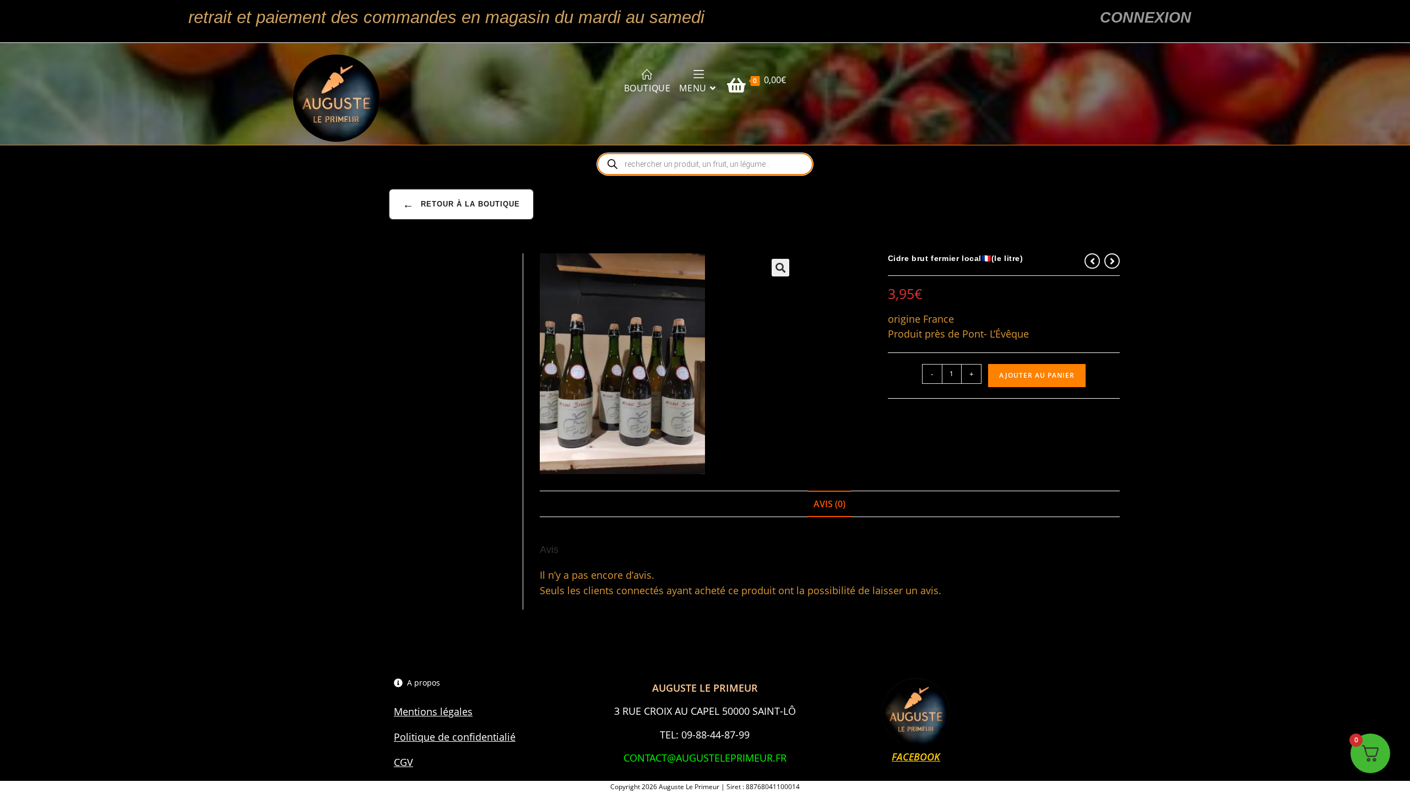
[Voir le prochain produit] (1112, 261)
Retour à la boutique (461, 204)
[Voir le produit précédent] (1092, 261)
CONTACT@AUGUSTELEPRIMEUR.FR (705, 757)
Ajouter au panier (1037, 375)
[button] (780, 267)
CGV (403, 762)
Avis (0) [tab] (829, 504)
